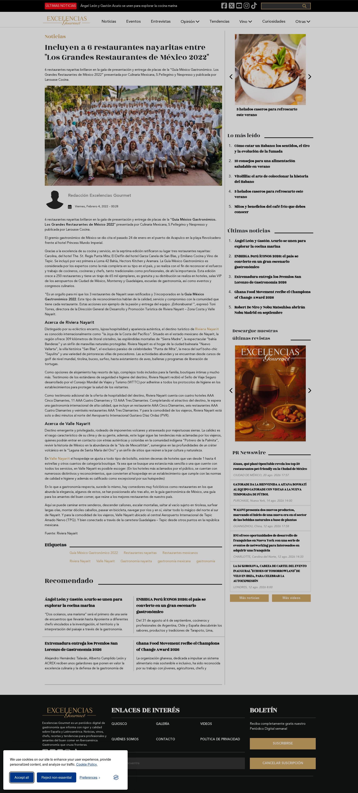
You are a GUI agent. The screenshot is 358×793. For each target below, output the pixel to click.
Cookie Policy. (86, 764)
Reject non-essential (56, 777)
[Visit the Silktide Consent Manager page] (116, 777)
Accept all (22, 777)
